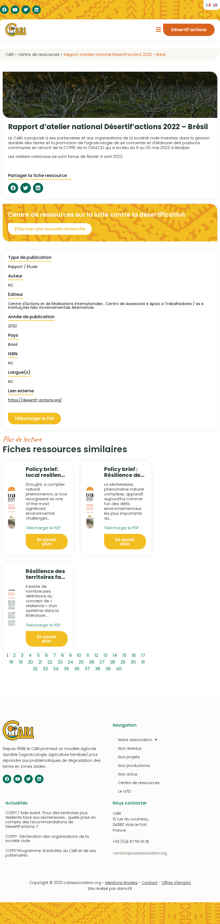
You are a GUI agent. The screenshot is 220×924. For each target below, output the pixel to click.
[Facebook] (4, 9)
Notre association (135, 739)
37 (88, 668)
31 (144, 661)
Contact (149, 882)
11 (88, 654)
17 (144, 654)
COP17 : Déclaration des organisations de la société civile (47, 839)
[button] (158, 29)
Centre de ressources (139, 782)
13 (106, 654)
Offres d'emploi (176, 882)
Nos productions (134, 765)
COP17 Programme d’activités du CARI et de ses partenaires (50, 853)
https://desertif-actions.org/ (35, 400)
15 (125, 654)
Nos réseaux (129, 748)
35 (67, 668)
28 (113, 661)
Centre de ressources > (40, 54)
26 (92, 661)
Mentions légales (121, 882)
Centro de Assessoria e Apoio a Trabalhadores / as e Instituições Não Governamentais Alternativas (106, 305)
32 (36, 668)
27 (103, 661)
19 (22, 661)
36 (78, 668)
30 (134, 661)
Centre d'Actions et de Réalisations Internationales (55, 303)
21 (41, 661)
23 (61, 661)
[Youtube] (15, 9)
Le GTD (124, 791)
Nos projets (129, 757)
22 (50, 661)
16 (134, 654)
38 (98, 668)
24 (71, 661)
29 (123, 661)
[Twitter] (25, 9)
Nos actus (127, 774)
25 (82, 661)
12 (97, 654)
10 (80, 654)
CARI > (11, 54)
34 (57, 668)
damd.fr (124, 888)
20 (31, 661)
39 (109, 668)
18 (12, 661)
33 (46, 668)
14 (115, 654)
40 (120, 668)
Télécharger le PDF (43, 528)
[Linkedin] (36, 9)
